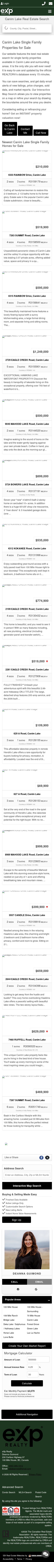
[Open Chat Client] (46, 1554)
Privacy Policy (35, 1474)
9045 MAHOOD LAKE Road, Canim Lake (27, 424)
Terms (19, 1559)
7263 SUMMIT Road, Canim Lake (27, 235)
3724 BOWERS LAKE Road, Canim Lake (27, 484)
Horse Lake (8, 1332)
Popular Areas (13, 1299)
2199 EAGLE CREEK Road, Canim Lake (27, 609)
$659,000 (42, 971)
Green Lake (32, 1328)
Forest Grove (33, 1324)
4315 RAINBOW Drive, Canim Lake (27, 296)
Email (39, 1281)
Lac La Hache (33, 1332)
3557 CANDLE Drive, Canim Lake (27, 915)
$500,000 (42, 415)
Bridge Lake (8, 1319)
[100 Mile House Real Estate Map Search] (27, 1186)
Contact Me (25, 130)
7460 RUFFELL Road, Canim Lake (27, 1039)
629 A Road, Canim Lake (27, 733)
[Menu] (49, 11)
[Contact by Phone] (44, 3)
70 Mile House (33, 1315)
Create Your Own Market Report (27, 1346)
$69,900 (43, 785)
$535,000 (42, 540)
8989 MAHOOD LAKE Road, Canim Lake (27, 854)
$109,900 (42, 725)
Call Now (41, 132)
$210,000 (42, 166)
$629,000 (40, 1031)
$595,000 (42, 287)
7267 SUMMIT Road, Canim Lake (27, 1100)
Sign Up (16, 1220)
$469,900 (42, 1092)
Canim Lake (32, 1319)
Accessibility (8, 1559)
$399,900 (40, 907)
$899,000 (42, 476)
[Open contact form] (50, 3)
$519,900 (42, 227)
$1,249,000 (41, 351)
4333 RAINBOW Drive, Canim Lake (27, 174)
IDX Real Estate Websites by (15, 1555)
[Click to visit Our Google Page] (36, 1289)
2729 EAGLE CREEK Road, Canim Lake (27, 360)
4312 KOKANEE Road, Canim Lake (27, 548)
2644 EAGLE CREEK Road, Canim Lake (27, 979)
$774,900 (42, 600)
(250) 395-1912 (16, 1465)
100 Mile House (10, 1306)
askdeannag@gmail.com (19, 1468)
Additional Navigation (27, 1414)
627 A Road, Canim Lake (27, 794)
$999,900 (42, 846)
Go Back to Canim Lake (9, 128)
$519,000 (40, 661)
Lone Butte (8, 1337)
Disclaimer (7, 1503)
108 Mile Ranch (10, 1315)
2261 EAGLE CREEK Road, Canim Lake (27, 669)
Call (14, 1281)
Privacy (29, 1559)
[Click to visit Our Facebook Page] (18, 1289)
